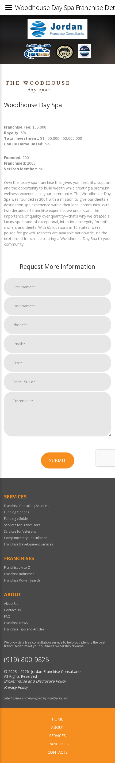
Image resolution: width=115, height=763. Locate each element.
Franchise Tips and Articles (24, 629)
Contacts (58, 752)
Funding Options (16, 512)
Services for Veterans (20, 531)
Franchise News (16, 623)
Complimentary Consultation (26, 538)
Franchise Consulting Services (26, 505)
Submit (57, 460)
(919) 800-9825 (26, 659)
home (57, 719)
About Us (11, 603)
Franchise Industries (19, 574)
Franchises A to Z (17, 567)
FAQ (7, 616)
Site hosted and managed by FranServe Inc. (36, 698)
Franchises (57, 743)
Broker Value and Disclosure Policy (35, 681)
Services (57, 735)
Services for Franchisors (22, 525)
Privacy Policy (16, 687)
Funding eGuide (16, 518)
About (57, 727)
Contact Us (12, 610)
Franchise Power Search (22, 580)
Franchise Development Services (28, 544)
